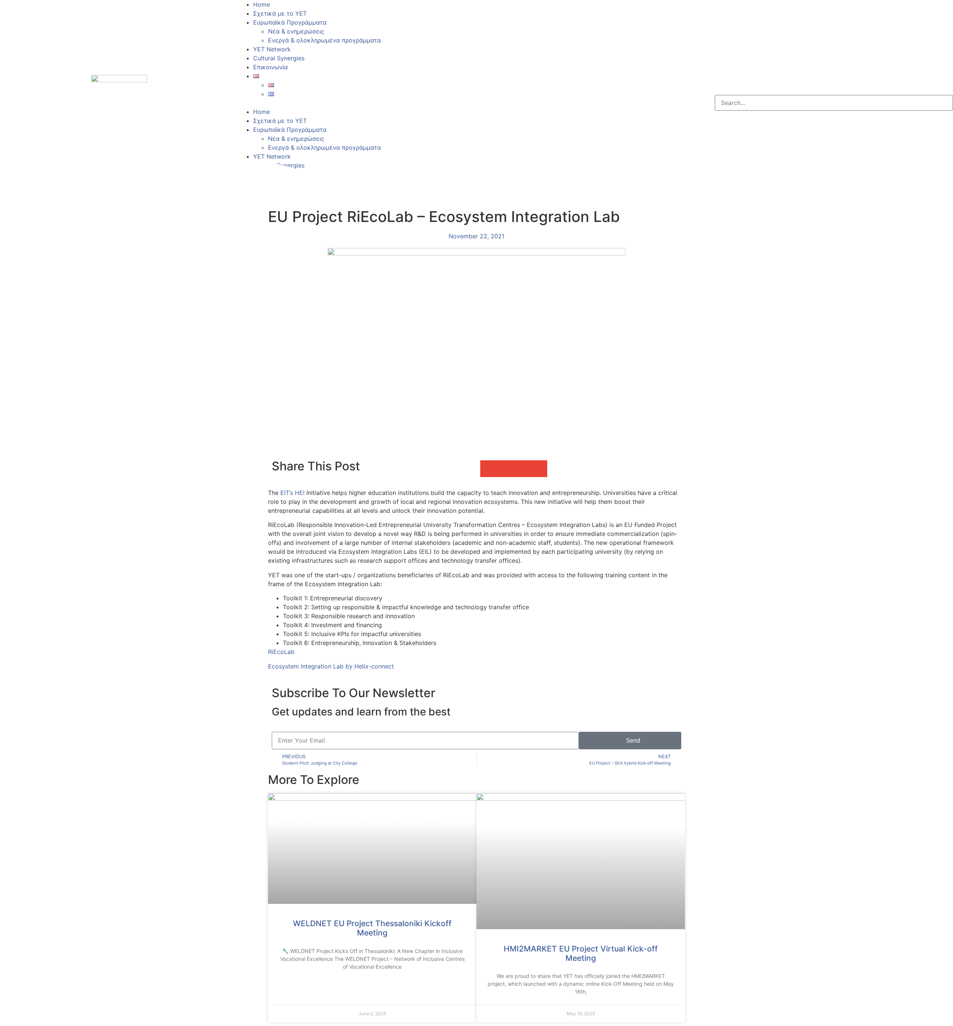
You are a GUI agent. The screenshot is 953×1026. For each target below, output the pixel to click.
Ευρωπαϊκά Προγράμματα (289, 22)
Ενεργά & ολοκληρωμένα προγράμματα (324, 40)
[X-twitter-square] (506, 101)
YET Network (272, 49)
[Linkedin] (526, 101)
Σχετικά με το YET (280, 13)
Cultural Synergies (279, 58)
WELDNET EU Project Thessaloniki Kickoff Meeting (372, 928)
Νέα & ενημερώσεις (296, 31)
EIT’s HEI (292, 492)
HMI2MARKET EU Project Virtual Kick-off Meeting (581, 953)
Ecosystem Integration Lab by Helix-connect (331, 666)
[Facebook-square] (485, 101)
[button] (357, 102)
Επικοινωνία (270, 67)
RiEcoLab (281, 651)
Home (261, 4)
